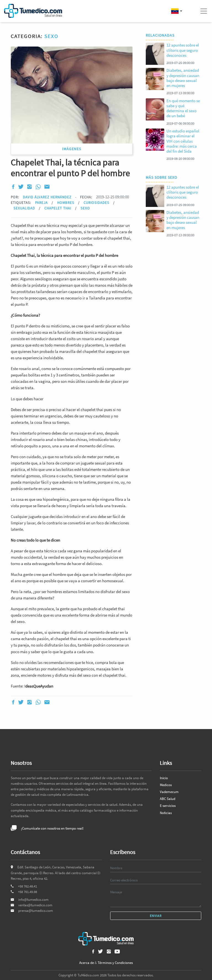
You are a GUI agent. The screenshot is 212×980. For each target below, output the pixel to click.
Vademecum (169, 791)
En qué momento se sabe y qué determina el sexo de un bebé (183, 108)
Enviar (156, 916)
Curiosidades (97, 202)
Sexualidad (25, 208)
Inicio (164, 778)
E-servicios (168, 805)
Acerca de (86, 962)
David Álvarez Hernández (47, 197)
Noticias (166, 812)
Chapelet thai (58, 208)
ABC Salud (167, 798)
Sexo (51, 36)
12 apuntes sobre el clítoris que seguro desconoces (182, 50)
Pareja (42, 202)
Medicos (166, 785)
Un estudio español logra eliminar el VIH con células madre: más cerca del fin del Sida (182, 141)
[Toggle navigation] (204, 11)
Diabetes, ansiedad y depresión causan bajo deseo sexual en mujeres (182, 78)
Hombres (66, 202)
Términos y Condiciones (115, 962)
